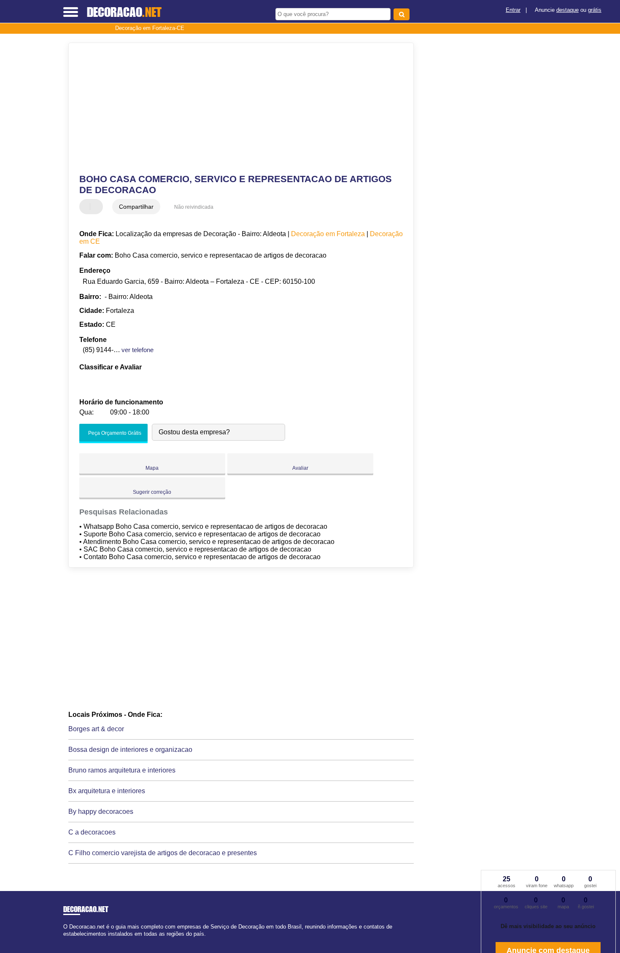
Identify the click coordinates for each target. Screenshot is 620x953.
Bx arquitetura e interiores (106, 790)
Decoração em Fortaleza (328, 233)
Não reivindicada (193, 207)
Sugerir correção (152, 492)
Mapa (152, 468)
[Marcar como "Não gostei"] (97, 206)
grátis (594, 10)
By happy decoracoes (100, 811)
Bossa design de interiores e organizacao (130, 749)
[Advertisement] (237, 108)
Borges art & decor (96, 728)
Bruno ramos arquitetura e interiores (121, 770)
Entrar (513, 10)
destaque (567, 10)
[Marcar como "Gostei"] (87, 206)
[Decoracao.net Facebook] (65, 941)
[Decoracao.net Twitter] (69, 941)
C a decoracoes (92, 832)
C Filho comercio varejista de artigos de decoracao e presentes (162, 852)
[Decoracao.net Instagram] (73, 941)
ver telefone (137, 349)
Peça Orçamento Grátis (114, 433)
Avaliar (300, 468)
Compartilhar (136, 206)
